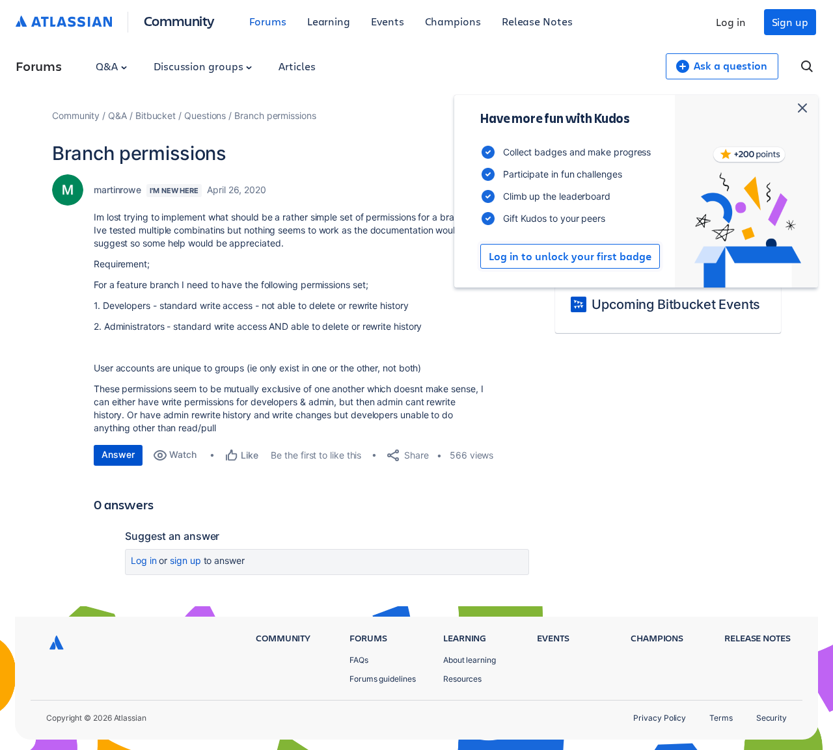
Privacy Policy (659, 718)
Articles (297, 66)
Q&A (108, 66)
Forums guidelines (382, 679)
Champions (453, 21)
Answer (118, 454)
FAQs (358, 660)
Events (387, 21)
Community (179, 20)
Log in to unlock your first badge (570, 256)
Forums (267, 21)
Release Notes (537, 21)
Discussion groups (200, 66)
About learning (469, 660)
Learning (328, 21)
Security (771, 718)
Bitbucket (155, 115)
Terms (721, 718)
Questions (205, 115)
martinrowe (117, 189)
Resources (462, 679)
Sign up (790, 22)
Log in (731, 22)
